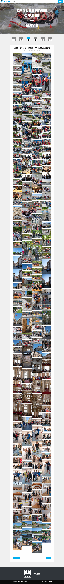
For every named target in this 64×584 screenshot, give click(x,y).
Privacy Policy (51, 581)
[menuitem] (5, 1)
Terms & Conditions (44, 581)
